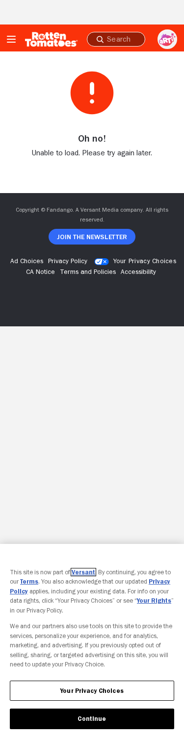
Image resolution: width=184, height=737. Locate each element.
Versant (83, 572)
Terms (29, 581)
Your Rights (154, 600)
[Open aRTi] (167, 39)
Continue (92, 718)
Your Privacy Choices (144, 260)
